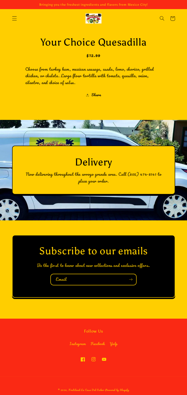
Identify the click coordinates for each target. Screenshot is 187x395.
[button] (14, 18)
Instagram (78, 344)
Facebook (98, 344)
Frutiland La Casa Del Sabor (86, 390)
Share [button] (96, 95)
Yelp (113, 344)
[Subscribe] (131, 279)
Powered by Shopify (117, 390)
